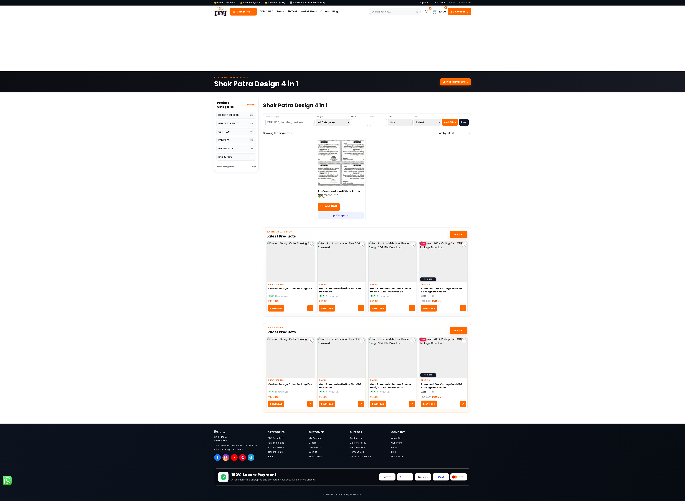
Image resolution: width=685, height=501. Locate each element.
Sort (415, 117)
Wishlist (313, 452)
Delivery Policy (358, 442)
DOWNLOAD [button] (328, 206)
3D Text (292, 11)
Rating (391, 117)
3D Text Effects (276, 447)
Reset (463, 122)
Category (319, 117)
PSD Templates (276, 442)
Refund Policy (357, 447)
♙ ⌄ (459, 11)
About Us (396, 438)
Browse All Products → (455, 81)
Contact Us (465, 2)
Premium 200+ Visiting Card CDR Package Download (441, 290)
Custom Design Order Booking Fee (290, 288)
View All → (459, 234)
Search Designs (272, 117)
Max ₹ (372, 117)
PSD (270, 11)
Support (424, 2)
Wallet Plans (309, 11)
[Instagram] (225, 457)
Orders (312, 442)
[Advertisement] (342, 45)
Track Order (438, 2)
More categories (236, 166)
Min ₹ (353, 117)
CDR (262, 11)
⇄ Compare (341, 215)
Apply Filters (450, 122)
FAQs (452, 2)
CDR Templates (276, 438)
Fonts (280, 11)
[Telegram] (251, 457)
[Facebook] (217, 457)
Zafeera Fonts (275, 452)
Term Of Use (357, 452)
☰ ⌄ (243, 11)
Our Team (396, 442)
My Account (315, 438)
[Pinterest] (242, 457)
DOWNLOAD (276, 308)
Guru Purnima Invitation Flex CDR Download (340, 290)
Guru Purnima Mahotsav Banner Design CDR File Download (390, 290)
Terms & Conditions (360, 456)
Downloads (315, 447)
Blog (335, 11)
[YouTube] (234, 457)
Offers (324, 11)
